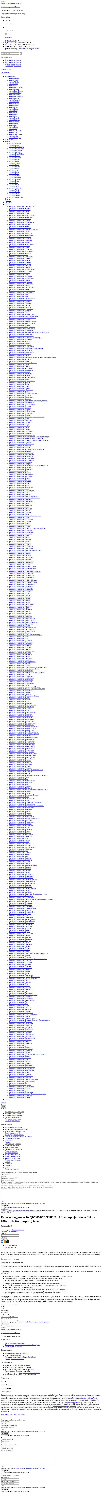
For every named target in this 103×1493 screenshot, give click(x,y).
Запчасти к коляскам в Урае (18, 991)
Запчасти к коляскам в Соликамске (21, 906)
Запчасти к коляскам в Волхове (19, 343)
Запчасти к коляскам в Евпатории (20, 420)
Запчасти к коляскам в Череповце (20, 1031)
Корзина (4, 1103)
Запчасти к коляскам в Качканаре (20, 509)
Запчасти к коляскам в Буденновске (21, 309)
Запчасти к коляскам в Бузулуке (20, 310)
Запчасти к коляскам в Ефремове (20, 433)
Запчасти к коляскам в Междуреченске (22, 662)
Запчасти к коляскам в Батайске (20, 265)
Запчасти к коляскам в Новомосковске (22, 741)
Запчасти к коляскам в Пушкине (20, 831)
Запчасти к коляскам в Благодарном (21, 292)
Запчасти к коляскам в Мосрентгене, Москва (24, 687)
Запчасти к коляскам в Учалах (19, 1005)
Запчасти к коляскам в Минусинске (21, 671)
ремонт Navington (15, 138)
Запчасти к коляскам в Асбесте (19, 246)
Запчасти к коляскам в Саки (18, 856)
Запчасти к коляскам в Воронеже (20, 345)
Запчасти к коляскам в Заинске (19, 447)
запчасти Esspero (14, 166)
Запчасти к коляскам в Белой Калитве (22, 269)
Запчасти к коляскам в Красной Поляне (22, 566)
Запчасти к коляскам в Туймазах (20, 982)
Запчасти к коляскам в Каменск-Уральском (23, 496)
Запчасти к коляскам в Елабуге (19, 426)
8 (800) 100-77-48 (10, 43)
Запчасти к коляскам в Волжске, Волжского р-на (25, 337)
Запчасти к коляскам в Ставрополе (21, 917)
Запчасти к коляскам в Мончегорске (21, 683)
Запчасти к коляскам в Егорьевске (20, 422)
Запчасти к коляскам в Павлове (19, 793)
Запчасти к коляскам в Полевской (20, 815)
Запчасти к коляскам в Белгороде (20, 271)
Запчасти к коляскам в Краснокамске (21, 577)
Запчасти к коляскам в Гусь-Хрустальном (23, 393)
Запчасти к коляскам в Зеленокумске (21, 460)
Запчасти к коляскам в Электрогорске (22, 1067)
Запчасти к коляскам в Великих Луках (22, 314)
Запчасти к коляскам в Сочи (18, 915)
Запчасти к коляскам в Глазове (19, 372)
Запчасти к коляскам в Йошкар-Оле (21, 487)
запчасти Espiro (14, 165)
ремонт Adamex (14, 78)
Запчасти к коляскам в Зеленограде (21, 456)
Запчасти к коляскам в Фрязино (20, 1011)
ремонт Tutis (13, 132)
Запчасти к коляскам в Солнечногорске (22, 908)
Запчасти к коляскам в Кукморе (19, 599)
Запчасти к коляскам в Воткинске (20, 350)
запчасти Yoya (14, 193)
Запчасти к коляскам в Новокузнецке (21, 739)
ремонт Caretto (14, 102)
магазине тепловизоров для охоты (64, 1406)
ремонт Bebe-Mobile (16, 96)
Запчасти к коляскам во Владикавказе (22, 328)
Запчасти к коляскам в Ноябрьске (20, 764)
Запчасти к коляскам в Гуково (19, 392)
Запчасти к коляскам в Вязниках (20, 359)
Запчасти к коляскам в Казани (19, 489)
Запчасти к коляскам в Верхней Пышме (22, 321)
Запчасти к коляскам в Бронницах (20, 303)
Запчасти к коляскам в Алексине (20, 219)
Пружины (8, 1163)
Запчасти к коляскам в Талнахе (19, 948)
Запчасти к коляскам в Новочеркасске (22, 757)
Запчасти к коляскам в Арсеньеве (20, 240)
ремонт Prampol (14, 120)
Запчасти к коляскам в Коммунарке (21, 548)
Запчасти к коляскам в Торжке (19, 971)
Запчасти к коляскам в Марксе (19, 656)
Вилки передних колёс (12, 1133)
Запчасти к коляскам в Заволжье (20, 446)
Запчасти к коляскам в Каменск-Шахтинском (24, 498)
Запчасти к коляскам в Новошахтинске (22, 755)
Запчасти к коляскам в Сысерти (20, 941)
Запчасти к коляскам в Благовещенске (22, 291)
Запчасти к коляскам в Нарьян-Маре (21, 707)
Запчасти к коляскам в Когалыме (20, 539)
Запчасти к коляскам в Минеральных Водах (24, 669)
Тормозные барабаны (12, 1145)
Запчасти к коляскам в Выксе (19, 355)
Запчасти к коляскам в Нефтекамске (21, 719)
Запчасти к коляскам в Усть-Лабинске (22, 1000)
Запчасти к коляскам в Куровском (20, 606)
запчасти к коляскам (15, 1395)
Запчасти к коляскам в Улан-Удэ (20, 987)
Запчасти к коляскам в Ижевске (20, 473)
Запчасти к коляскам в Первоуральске (22, 798)
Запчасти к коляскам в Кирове (19, 527)
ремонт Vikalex (14, 82)
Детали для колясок (14, 1211)
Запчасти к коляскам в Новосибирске (22, 744)
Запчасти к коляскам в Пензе (19, 797)
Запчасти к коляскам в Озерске (19, 773)
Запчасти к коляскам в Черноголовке (21, 1034)
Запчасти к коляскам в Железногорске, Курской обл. (27, 438)
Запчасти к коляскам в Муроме (19, 692)
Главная (3, 1211)
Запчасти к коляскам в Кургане (19, 602)
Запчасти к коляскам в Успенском (20, 996)
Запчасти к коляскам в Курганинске (21, 604)
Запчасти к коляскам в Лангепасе (20, 617)
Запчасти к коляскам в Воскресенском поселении (26, 348)
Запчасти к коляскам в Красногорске (21, 570)
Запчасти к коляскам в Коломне (20, 541)
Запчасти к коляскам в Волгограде (20, 334)
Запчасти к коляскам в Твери (19, 951)
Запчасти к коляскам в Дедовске (20, 395)
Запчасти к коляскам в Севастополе (21, 878)
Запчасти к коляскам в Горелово (20, 375)
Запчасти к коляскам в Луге (18, 638)
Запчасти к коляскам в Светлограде (21, 876)
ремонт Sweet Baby (15, 134)
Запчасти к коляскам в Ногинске (20, 761)
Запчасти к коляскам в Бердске (19, 280)
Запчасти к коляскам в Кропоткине (21, 590)
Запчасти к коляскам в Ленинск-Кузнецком (24, 622)
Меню (3, 1106)
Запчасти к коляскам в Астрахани (20, 249)
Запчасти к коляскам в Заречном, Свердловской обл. (27, 449)
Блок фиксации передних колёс (15, 1131)
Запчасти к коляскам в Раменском (20, 836)
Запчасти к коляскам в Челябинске (21, 1029)
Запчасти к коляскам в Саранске (20, 867)
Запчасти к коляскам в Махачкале (20, 658)
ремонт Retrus (13, 123)
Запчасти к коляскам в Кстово (19, 593)
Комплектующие (18, 1230)
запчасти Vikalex (14, 192)
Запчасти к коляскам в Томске (19, 969)
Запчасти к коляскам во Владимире (21, 330)
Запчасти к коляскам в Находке (19, 710)
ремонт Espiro (13, 107)
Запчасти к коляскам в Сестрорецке (21, 896)
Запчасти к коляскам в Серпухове (20, 892)
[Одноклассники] (5, 1241)
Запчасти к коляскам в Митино (19, 674)
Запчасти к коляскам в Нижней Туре (21, 730)
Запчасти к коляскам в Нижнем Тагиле (22, 728)
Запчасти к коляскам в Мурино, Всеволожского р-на (27, 689)
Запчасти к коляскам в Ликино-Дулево (22, 631)
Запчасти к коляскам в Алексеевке (20, 217)
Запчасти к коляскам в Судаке (19, 930)
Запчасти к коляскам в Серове (19, 890)
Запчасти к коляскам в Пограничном (21, 807)
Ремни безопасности (12, 1169)
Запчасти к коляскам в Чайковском (21, 1023)
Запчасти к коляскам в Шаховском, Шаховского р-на (27, 1054)
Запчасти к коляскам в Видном (19, 325)
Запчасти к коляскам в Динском (20, 406)
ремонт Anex (13, 84)
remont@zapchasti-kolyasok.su (72, 1402)
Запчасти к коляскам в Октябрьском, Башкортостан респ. (28, 775)
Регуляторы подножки (12, 1154)
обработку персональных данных (37, 1322)
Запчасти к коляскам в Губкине (19, 388)
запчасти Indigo (14, 168)
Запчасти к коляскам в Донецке (19, 415)
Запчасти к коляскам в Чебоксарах (20, 1027)
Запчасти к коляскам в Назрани (19, 701)
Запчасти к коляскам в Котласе (19, 564)
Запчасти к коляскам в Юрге (18, 1083)
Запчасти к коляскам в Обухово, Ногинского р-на (26, 770)
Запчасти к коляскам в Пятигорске (21, 834)
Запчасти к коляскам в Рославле (20, 843)
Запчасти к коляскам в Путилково (20, 829)
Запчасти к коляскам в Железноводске (22, 435)
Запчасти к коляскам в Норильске (20, 762)
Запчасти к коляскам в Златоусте (20, 464)
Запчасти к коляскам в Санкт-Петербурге (23, 865)
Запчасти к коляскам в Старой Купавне (22, 919)
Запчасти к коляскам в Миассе (19, 665)
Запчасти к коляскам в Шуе (18, 1059)
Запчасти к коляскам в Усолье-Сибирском (23, 995)
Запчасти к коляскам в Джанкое (20, 399)
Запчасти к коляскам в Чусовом (19, 1047)
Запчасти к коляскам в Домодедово (21, 413)
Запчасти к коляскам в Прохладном (21, 825)
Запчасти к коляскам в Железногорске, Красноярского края (29, 437)
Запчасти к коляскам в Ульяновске (20, 989)
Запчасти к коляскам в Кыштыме (20, 613)
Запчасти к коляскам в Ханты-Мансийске (23, 1014)
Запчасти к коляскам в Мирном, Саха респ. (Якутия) (27, 672)
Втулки (7, 1167)
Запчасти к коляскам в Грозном (19, 383)
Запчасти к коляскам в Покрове (19, 811)
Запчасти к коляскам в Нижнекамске (21, 725)
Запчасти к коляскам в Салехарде (20, 860)
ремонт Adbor (13, 136)
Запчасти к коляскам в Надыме (19, 698)
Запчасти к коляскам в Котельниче (21, 563)
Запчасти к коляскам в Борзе (18, 296)
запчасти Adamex (15, 143)
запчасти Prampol (15, 177)
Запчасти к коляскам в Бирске (19, 289)
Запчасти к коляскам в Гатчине (19, 366)
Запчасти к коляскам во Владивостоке (22, 327)
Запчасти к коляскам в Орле (18, 779)
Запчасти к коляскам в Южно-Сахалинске (23, 1079)
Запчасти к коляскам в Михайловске (21, 678)
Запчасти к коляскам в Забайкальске (21, 444)
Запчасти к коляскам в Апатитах (20, 231)
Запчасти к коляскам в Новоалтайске (21, 735)
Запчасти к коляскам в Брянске (19, 305)
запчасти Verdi (14, 190)
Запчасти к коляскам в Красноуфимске (22, 584)
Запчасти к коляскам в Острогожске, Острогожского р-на (28, 789)
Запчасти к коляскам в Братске (19, 301)
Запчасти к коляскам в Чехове (19, 1041)
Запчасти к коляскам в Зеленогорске (21, 455)
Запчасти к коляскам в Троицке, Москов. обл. (24, 977)
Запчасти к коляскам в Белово (19, 274)
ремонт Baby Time (15, 93)
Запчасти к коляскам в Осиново (20, 786)
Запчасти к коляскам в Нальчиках (20, 703)
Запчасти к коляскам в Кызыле (19, 611)
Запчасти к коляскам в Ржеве (19, 842)
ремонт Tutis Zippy (15, 130)
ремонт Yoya (13, 85)
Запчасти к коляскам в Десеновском (21, 397)
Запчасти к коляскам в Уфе (18, 1002)
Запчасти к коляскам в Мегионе (20, 660)
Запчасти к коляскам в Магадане (20, 649)
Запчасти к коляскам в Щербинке (20, 1065)
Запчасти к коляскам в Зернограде (20, 462)
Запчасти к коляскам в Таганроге (20, 944)
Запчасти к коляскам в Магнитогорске (22, 651)
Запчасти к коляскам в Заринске (20, 451)
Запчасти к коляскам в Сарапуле (20, 869)
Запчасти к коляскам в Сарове (19, 872)
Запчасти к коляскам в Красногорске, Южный (25, 572)
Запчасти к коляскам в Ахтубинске (21, 251)
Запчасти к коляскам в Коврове (19, 537)
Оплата (7, 199)
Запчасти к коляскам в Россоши (20, 845)
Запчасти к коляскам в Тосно (19, 973)
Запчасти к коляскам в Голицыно (20, 374)
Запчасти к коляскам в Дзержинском (21, 402)
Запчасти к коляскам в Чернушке (20, 1040)
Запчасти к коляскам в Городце (19, 379)
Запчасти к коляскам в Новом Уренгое (22, 759)
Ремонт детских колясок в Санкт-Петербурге (20, 1357)
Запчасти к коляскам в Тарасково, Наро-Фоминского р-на (28, 953)
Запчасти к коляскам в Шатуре (19, 1052)
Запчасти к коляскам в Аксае (19, 213)
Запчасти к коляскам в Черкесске (20, 1032)
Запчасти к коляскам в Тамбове (19, 950)
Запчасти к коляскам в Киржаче (20, 523)
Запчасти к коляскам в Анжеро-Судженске (23, 229)
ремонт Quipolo (14, 121)
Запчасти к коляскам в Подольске (20, 809)
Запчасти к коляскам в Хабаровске (21, 1013)
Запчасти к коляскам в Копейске (20, 554)
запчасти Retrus (14, 181)
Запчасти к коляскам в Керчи (19, 514)
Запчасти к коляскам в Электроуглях (21, 1070)
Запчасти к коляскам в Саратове (20, 870)
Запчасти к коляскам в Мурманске (20, 690)
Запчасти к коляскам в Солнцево (20, 910)
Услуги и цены (10, 139)
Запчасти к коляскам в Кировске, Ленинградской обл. (27, 528)
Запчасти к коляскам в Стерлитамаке (21, 923)
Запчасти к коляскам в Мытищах (20, 694)
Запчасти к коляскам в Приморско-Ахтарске (24, 818)
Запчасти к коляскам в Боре (18, 294)
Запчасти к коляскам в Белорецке (20, 276)
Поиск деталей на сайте (13, 1355)
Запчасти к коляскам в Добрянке (20, 410)
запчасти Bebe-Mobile (16, 154)
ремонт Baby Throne (16, 91)
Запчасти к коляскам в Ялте (18, 1090)
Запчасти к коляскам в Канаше (19, 503)
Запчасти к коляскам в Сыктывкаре (21, 939)
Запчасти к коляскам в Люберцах (20, 645)
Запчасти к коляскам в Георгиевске (21, 370)
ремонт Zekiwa (14, 89)
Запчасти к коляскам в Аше (18, 255)
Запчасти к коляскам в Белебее (19, 273)
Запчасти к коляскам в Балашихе (20, 262)
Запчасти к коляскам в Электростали (21, 1068)
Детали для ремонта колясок (14, 1359)
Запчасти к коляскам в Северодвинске (22, 881)
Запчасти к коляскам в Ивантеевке (21, 469)
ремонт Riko (13, 125)
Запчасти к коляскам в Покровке (20, 813)
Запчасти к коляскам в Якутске (19, 1088)
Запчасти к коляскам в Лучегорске (20, 642)
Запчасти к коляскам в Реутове (19, 840)
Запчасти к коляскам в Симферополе (21, 897)
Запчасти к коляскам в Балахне (19, 260)
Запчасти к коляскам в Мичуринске (21, 680)
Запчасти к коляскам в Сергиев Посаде (22, 888)
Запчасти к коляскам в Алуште (19, 220)
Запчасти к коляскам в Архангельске (21, 244)
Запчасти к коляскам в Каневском (20, 505)
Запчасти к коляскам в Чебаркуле (20, 1025)
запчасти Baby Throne (16, 148)
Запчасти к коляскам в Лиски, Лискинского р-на (25, 635)
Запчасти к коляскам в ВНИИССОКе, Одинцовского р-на (29, 332)
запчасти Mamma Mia (16, 197)
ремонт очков (37, 1409)
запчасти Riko (13, 183)
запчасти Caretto (14, 159)
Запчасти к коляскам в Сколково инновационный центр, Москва (31, 899)
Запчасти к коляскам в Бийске (19, 285)
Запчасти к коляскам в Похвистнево (21, 816)
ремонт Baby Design (16, 87)
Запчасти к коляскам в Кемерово (20, 512)
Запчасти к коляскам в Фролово (20, 1009)
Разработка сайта (6, 1414)
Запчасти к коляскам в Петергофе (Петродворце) (25, 802)
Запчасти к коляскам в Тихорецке (20, 962)
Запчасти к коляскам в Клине (19, 536)
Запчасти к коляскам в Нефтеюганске (22, 721)
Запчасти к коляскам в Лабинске (20, 615)
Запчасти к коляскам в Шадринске (20, 1049)
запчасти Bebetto (14, 156)
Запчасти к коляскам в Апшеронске (21, 235)
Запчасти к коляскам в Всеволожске (21, 352)
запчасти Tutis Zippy (16, 188)
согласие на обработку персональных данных (29, 1203)
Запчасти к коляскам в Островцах (20, 788)
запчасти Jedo (13, 170)
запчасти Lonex (14, 174)
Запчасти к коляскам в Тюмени (19, 986)
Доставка (8, 201)
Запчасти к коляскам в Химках (19, 1016)
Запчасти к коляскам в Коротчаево (20, 557)
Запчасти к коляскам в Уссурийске (20, 998)
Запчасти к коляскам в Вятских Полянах (23, 363)
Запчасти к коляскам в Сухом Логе (21, 933)
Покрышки (8, 1140)
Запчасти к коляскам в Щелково (20, 1063)
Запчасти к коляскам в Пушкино (20, 833)
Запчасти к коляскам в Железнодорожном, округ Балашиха (29, 440)
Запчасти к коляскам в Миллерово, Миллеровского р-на (28, 667)
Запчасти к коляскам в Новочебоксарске (23, 753)
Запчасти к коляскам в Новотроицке (21, 750)
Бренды (7, 141)
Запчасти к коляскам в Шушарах (20, 1058)
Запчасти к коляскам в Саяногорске (21, 874)
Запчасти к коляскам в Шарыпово (20, 1050)
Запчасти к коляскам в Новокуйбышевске (23, 737)
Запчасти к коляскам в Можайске (20, 681)
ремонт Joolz (13, 114)
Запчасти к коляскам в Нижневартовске (22, 723)
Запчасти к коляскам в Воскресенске (21, 346)
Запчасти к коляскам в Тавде (19, 942)
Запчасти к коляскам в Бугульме (20, 307)
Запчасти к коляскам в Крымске (20, 591)
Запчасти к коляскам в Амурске (20, 224)
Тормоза (7, 1162)
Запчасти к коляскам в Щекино (19, 1061)
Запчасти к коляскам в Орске (19, 784)
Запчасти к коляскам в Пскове (19, 827)
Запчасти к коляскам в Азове (19, 211)
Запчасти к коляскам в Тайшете (19, 946)
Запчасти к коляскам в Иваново (20, 467)
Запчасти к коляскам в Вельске (19, 319)
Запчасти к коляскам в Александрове (21, 215)
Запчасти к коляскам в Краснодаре (21, 573)
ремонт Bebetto (14, 98)
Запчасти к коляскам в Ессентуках (20, 431)
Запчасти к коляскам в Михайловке (21, 676)
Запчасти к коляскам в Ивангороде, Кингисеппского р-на (28, 465)
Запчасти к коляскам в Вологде (19, 341)
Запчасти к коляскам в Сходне (19, 935)
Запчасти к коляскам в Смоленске (20, 901)
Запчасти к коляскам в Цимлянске (20, 1022)
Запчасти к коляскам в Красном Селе (21, 575)
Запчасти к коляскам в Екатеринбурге (22, 206)
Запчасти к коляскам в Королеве (20, 555)
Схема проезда (6, 1391)
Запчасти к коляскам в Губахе (19, 386)
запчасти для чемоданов (89, 1398)
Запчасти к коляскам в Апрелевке (20, 233)
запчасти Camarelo (15, 157)
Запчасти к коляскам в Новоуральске (21, 752)
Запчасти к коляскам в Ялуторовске (21, 1092)
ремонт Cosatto (14, 105)
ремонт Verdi (13, 80)
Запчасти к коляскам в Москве (19, 685)
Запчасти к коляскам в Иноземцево (21, 476)
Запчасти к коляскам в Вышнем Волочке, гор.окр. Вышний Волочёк (32, 357)
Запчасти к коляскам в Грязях (19, 384)
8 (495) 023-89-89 (10, 41)
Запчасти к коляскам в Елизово (19, 429)
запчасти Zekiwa (14, 195)
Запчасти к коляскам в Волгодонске (21, 336)
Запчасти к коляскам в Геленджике (21, 368)
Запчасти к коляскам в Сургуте (19, 932)
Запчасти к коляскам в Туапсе (19, 980)
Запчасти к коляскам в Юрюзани (20, 1085)
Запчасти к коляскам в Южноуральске (22, 1081)
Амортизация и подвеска (13, 1149)
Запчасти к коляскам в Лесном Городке (22, 627)
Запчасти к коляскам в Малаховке (20, 654)
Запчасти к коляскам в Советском (20, 905)
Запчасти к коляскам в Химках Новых (22, 1018)
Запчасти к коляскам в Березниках (20, 282)
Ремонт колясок (10, 76)
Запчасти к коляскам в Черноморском (22, 1038)
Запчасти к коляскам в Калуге (19, 492)
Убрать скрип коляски (12, 1121)
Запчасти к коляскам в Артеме (19, 242)
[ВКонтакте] (2, 1241)
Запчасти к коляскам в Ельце (19, 428)
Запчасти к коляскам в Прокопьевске (21, 822)
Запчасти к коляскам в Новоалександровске (24, 734)
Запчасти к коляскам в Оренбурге (20, 782)
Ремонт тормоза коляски (13, 1119)
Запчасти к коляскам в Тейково (19, 955)
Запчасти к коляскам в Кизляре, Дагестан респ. (25, 516)
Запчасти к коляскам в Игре (18, 471)
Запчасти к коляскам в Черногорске (21, 1036)
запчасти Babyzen (15, 152)
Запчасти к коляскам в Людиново (20, 647)
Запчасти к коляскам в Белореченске (21, 278)
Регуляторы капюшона (12, 1156)
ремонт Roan (13, 127)
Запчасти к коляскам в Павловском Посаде (23, 795)
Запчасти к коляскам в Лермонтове (21, 624)
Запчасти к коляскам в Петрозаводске (22, 804)
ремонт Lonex (13, 116)
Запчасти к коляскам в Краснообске (21, 579)
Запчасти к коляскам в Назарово (20, 699)
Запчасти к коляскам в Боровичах (20, 300)
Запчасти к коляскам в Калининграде (22, 491)
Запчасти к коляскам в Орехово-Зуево (22, 780)
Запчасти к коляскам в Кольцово (20, 545)
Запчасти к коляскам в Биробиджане (21, 287)
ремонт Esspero (14, 109)
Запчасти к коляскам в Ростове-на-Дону (22, 847)
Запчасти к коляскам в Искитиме (20, 482)
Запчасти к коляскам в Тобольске (20, 964)
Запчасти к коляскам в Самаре (19, 863)
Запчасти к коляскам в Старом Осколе (22, 921)
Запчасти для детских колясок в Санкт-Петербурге (22, 1345)
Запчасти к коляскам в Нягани (19, 766)
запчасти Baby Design (16, 147)
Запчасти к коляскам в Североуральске (22, 883)
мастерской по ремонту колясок (29, 48)
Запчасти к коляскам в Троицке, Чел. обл (23, 978)
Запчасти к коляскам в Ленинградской (22, 618)
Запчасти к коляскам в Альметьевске (21, 222)
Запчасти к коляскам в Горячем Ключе (22, 381)
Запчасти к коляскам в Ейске (19, 424)
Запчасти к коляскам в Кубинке (19, 595)
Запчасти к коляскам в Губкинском (21, 390)
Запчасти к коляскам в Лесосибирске (21, 629)
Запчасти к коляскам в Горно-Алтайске (22, 377)
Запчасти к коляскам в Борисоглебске (22, 298)
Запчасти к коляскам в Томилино (20, 968)
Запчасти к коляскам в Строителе (20, 926)
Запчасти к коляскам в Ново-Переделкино (23, 732)
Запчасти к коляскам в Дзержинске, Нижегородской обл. (28, 401)
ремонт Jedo (13, 112)
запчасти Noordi (14, 175)
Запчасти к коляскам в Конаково (20, 552)
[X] (7, 1241)
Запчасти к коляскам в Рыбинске (20, 852)
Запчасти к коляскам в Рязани (19, 854)
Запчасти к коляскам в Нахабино (20, 708)
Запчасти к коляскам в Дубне (19, 419)
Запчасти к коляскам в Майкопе (20, 653)
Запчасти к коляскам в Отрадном (20, 791)
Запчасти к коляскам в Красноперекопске (23, 581)
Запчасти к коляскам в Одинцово (20, 771)
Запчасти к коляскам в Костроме (20, 559)
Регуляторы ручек (11, 1151)
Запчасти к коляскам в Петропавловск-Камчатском (26, 806)
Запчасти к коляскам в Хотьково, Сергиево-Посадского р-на (29, 1020)
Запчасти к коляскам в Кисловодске (21, 532)
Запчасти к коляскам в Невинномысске (22, 712)
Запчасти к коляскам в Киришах (20, 525)
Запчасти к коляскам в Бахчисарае (20, 267)
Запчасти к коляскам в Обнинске (20, 768)
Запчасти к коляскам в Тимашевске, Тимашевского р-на (28, 959)
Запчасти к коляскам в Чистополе (20, 1043)
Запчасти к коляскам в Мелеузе (19, 663)
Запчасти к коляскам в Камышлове (21, 501)
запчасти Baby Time (15, 150)
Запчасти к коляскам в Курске (19, 608)
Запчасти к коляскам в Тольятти (20, 966)
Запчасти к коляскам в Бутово (19, 312)
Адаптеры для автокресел (13, 1127)
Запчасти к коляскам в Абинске (19, 210)
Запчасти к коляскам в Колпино (20, 543)
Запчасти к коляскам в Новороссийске (22, 743)
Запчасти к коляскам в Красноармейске (22, 568)
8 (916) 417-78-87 (10, 44)
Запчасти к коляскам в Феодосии (20, 1007)
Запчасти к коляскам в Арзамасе (20, 237)
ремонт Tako (13, 129)
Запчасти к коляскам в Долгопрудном (22, 411)
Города (7, 204)
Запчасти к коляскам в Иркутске (20, 480)
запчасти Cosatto (14, 163)
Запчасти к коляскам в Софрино (20, 914)
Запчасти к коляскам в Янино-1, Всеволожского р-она (27, 1094)
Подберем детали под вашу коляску (13, 14)
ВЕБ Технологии (19, 1414)
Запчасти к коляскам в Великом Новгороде (23, 316)
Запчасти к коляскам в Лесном (19, 626)
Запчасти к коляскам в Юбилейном (21, 1076)
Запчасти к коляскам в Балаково (20, 258)
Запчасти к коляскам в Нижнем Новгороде (23, 726)
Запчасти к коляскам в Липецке (20, 633)
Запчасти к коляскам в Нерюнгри (20, 717)
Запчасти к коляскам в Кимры (19, 518)
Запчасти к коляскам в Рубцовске (20, 849)
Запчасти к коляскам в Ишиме (19, 485)
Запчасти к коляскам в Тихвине (20, 960)
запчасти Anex (14, 145)
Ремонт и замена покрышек (14, 1112)
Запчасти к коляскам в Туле (18, 984)
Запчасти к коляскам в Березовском (21, 283)
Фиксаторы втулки (11, 1147)
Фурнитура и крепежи (12, 1158)
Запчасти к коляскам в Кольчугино (21, 546)
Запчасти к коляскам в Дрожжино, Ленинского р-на (26, 417)
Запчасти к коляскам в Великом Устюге (22, 318)
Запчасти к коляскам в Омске (19, 777)
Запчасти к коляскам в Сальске (19, 861)
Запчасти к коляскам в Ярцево (19, 1097)
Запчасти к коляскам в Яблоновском (21, 1086)
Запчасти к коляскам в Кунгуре (19, 600)
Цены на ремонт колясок (13, 1346)
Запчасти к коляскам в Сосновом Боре (22, 912)
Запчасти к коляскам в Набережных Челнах (24, 696)
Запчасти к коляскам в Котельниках (21, 561)
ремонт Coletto (14, 103)
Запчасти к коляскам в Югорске (20, 1077)
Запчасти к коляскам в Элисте (19, 1072)
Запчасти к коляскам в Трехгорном (21, 975)
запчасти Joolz (14, 172)
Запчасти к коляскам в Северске (20, 885)
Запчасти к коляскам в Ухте (18, 1004)
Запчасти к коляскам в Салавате (20, 858)
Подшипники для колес (13, 1144)
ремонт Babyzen (14, 94)
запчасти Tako (14, 186)
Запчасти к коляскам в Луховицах (20, 640)
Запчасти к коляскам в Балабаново (20, 256)
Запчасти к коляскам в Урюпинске (20, 993)
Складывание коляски (12, 1138)
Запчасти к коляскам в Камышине (20, 500)
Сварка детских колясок (13, 1117)
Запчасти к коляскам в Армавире (20, 238)
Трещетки (8, 1165)
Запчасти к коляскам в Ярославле (20, 1095)
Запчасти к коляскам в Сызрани (20, 937)
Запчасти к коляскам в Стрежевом (20, 924)
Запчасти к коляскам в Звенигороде (21, 453)
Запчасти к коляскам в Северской (20, 887)
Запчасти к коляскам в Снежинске (20, 903)
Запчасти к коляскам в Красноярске (21, 586)
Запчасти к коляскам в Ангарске (20, 228)
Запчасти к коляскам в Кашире (19, 510)
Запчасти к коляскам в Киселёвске (20, 530)
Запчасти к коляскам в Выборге (20, 354)
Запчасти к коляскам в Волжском (20, 339)
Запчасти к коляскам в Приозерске (21, 820)
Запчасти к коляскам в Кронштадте (21, 588)
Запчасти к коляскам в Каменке (19, 494)
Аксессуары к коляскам (13, 1160)
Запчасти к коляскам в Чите (18, 1045)
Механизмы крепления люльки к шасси (18, 1136)
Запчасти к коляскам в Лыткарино (20, 644)
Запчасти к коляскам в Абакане (19, 208)
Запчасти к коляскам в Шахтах (19, 1056)
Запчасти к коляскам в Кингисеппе (21, 519)
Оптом (7, 1099)
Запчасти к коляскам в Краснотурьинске (23, 582)
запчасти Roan (14, 184)
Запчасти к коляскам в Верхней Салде (22, 323)
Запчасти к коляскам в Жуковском (20, 442)
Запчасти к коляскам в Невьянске (20, 714)
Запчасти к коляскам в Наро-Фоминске (22, 705)
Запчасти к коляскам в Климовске (20, 534)
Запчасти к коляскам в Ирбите (19, 478)
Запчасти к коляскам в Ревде (18, 838)
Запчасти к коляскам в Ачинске (20, 253)
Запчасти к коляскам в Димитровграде (22, 404)
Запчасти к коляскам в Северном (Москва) (23, 879)
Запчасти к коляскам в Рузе (18, 851)
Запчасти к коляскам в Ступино (20, 928)
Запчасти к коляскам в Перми (19, 800)
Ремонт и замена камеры (13, 1115)
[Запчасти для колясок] (13, 60)
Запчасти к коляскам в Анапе (19, 226)
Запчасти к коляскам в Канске (19, 507)
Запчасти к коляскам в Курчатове (20, 609)
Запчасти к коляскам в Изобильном (21, 474)
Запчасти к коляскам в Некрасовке (21, 716)
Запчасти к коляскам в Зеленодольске (22, 458)
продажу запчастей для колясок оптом (24, 1407)
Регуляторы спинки (11, 1153)
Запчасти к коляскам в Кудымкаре (20, 597)
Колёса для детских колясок (14, 1135)
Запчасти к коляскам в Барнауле (20, 264)
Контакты (8, 202)
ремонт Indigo (13, 111)
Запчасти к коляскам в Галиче (19, 364)
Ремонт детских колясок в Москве (16, 1353)
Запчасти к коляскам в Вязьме (19, 361)
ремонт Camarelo (14, 100)
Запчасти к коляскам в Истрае (19, 483)
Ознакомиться (5, 72)
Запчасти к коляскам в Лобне (19, 636)
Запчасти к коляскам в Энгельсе (20, 1074)
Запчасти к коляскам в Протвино (20, 824)
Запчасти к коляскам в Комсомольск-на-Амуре (25, 550)
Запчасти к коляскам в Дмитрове (20, 408)
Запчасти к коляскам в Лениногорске (21, 620)
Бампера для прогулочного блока (16, 1129)
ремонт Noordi (14, 118)
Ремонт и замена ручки (13, 1113)
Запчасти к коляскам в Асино (19, 247)
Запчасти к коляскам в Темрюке (20, 957)
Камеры (7, 1142)
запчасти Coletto (14, 161)
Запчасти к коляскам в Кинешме (20, 521)
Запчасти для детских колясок (15, 1343)
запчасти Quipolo (15, 179)
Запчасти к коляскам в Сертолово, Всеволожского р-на (28, 894)
